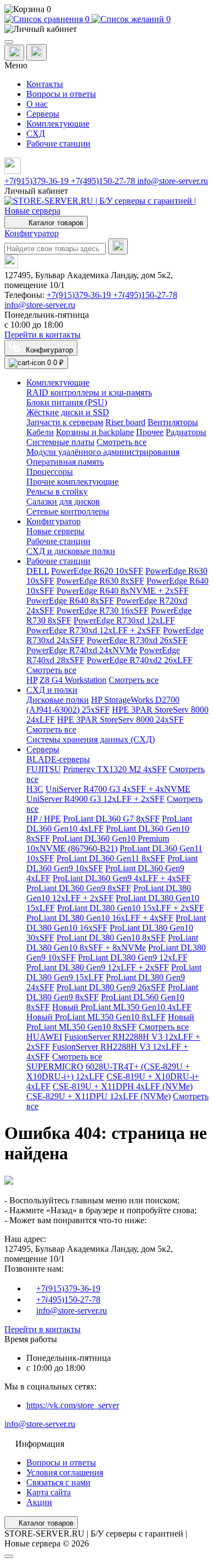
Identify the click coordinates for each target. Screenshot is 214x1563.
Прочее (150, 432)
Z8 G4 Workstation (73, 680)
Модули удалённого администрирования (102, 452)
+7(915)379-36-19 (37, 181)
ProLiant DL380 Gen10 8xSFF (111, 937)
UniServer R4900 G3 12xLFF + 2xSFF (95, 799)
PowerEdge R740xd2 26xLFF (140, 660)
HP (31, 680)
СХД (35, 133)
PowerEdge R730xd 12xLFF (124, 620)
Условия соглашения (64, 1472)
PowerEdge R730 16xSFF (103, 610)
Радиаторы (186, 432)
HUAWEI (44, 1036)
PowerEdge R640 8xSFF (70, 600)
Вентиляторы (173, 422)
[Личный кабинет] (107, 29)
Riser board (125, 422)
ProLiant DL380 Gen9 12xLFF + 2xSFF (97, 967)
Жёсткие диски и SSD (67, 412)
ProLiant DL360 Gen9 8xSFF (78, 888)
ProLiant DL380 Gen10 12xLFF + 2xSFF (108, 893)
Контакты (44, 84)
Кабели (40, 432)
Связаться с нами (58, 1482)
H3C (34, 789)
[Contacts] (36, 52)
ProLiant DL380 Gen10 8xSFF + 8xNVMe (112, 942)
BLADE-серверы (58, 759)
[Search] (118, 246)
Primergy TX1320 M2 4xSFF (115, 769)
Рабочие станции (58, 143)
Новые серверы (55, 531)
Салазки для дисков (63, 501)
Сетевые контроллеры (67, 511)
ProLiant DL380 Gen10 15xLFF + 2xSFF (130, 908)
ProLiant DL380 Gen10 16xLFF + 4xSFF (99, 917)
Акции (39, 1502)
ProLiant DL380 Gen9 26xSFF (111, 987)
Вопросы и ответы (61, 94)
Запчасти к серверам (64, 422)
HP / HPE (43, 818)
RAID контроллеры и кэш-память (89, 392)
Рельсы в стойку (57, 491)
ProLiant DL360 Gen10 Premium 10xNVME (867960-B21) (97, 843)
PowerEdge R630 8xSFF (100, 580)
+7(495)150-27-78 (104, 181)
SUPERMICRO (54, 1066)
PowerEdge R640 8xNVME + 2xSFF (123, 590)
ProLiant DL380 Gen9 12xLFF (133, 957)
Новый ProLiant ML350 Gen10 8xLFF (96, 1017)
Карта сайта (48, 1492)
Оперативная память (65, 461)
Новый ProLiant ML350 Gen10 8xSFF (110, 1022)
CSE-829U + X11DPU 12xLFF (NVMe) (98, 1096)
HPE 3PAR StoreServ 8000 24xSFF (120, 719)
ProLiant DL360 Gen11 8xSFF (111, 858)
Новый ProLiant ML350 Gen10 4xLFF (122, 1007)
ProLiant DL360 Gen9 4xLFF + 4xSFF (122, 878)
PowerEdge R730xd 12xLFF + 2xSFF (93, 630)
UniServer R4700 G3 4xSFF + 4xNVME (118, 789)
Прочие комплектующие (72, 481)
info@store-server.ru (172, 181)
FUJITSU (43, 769)
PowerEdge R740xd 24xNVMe (81, 650)
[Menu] (8, 42)
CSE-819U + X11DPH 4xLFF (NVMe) (123, 1086)
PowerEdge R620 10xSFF (97, 571)
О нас (37, 103)
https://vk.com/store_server (72, 1405)
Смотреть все (122, 442)
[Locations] (14, 53)
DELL (37, 571)
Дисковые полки (57, 699)
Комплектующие (57, 123)
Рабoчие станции (58, 541)
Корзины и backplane (95, 432)
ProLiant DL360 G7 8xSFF (111, 818)
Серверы (42, 113)
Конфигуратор (31, 233)
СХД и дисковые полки (70, 551)
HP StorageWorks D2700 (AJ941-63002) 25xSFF (102, 704)
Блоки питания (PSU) (66, 402)
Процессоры (49, 471)
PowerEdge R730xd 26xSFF (137, 640)
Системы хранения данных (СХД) (90, 739)
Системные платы (60, 442)
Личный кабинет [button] (36, 191)
